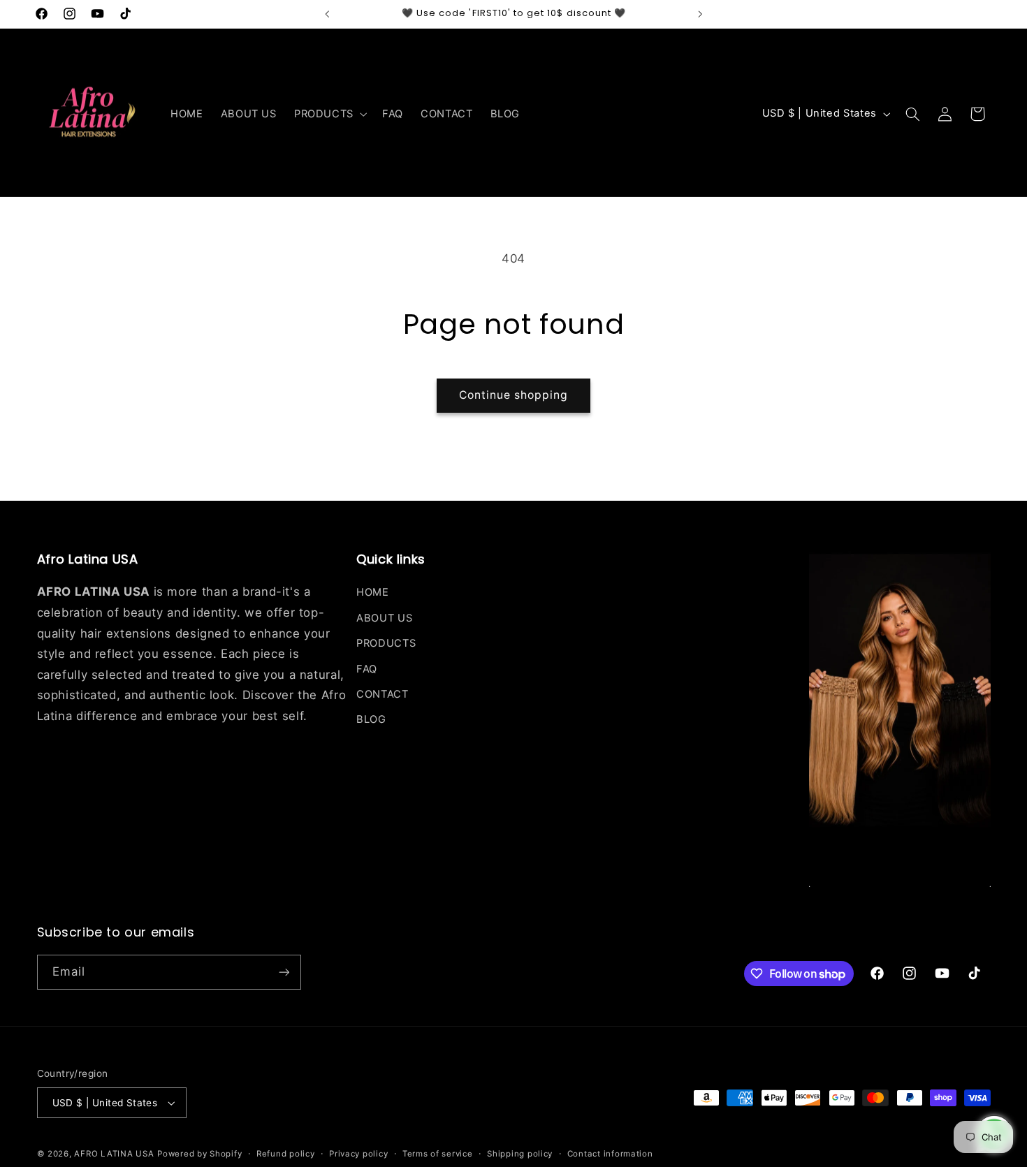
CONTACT (382, 694)
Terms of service (437, 1154)
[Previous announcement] (327, 14)
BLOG (371, 719)
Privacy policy (358, 1154)
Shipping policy (520, 1154)
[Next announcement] (700, 14)
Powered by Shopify (199, 1154)
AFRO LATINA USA (114, 1154)
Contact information (610, 1154)
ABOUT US (384, 618)
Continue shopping (514, 395)
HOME (372, 592)
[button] (329, 113)
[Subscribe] (284, 972)
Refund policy (285, 1154)
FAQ (366, 669)
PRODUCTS (386, 643)
